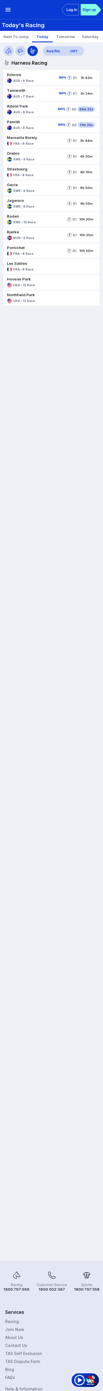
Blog (9, 1369)
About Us (14, 1337)
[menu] (8, 10)
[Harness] (32, 51)
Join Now (14, 1329)
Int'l (73, 51)
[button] (30, 77)
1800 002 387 (52, 1289)
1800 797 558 (87, 1289)
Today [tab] (42, 36)
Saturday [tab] (90, 36)
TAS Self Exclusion (23, 1353)
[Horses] (8, 51)
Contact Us (16, 1345)
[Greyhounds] (20, 51)
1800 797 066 (16, 1289)
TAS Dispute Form (22, 1361)
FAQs (10, 1377)
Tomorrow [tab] (65, 36)
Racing (12, 1321)
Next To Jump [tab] (16, 36)
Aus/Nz (53, 51)
